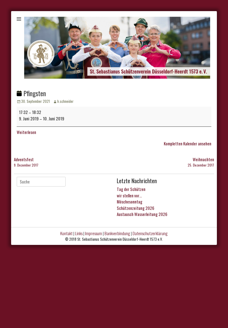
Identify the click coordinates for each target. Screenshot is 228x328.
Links (79, 233)
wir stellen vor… (129, 195)
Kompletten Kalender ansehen (187, 143)
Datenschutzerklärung (150, 233)
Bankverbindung (117, 233)
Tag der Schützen (131, 189)
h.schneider (65, 101)
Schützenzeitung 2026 (135, 208)
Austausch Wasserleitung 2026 (142, 214)
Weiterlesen (26, 132)
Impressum (93, 233)
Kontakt (66, 233)
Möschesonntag (129, 201)
